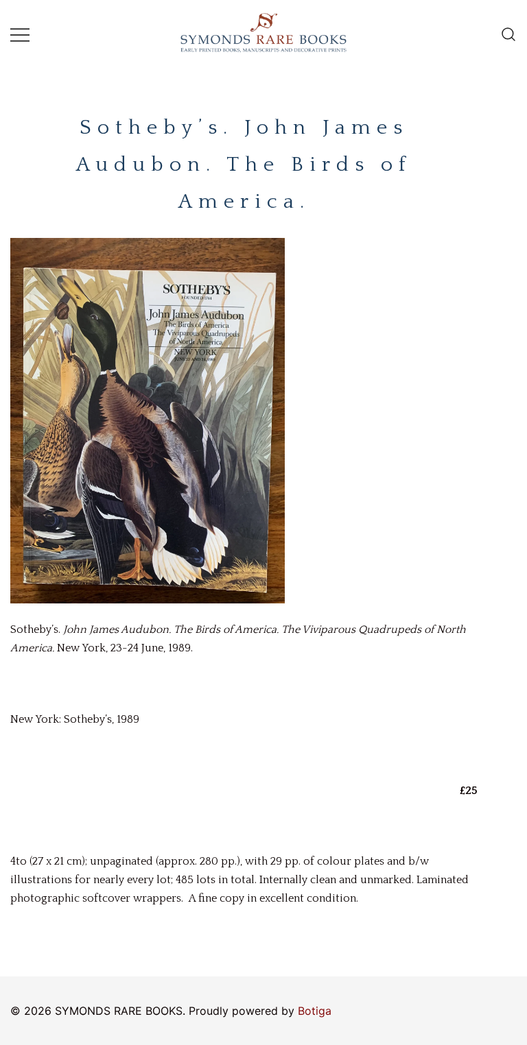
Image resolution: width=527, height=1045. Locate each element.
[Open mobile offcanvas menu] (20, 34)
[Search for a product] (508, 34)
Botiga (314, 1011)
